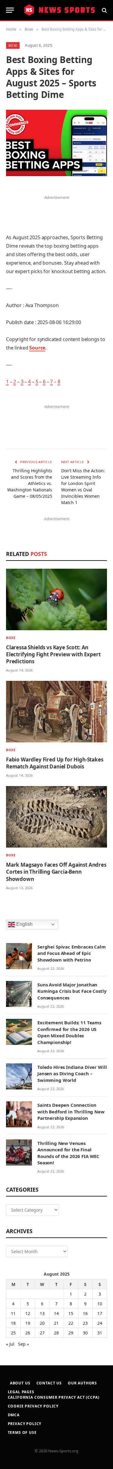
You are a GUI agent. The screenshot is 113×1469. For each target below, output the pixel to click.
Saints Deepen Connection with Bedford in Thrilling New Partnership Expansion (71, 1111)
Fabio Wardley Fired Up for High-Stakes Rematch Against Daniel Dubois (54, 763)
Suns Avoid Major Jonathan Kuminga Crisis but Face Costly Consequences (72, 991)
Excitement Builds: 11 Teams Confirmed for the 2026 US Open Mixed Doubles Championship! (69, 1032)
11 (13, 1313)
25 (13, 1333)
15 (70, 1313)
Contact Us (49, 1383)
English (24, 924)
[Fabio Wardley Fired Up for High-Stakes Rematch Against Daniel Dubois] (56, 711)
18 (13, 1323)
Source (37, 347)
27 (42, 1333)
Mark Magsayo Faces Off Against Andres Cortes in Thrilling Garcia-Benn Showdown (56, 871)
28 (56, 1333)
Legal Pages (21, 1391)
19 (27, 1323)
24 (99, 1323)
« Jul (10, 1344)
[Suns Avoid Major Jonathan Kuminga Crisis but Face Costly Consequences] (19, 994)
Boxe (12, 45)
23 (85, 1323)
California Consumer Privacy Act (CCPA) (53, 1397)
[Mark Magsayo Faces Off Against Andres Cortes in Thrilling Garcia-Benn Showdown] (56, 817)
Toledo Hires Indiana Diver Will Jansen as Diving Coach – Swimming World (72, 1073)
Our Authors (82, 1383)
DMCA (14, 1414)
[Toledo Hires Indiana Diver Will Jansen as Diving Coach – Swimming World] (19, 1076)
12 (27, 1313)
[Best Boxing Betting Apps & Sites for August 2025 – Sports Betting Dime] (56, 143)
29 (70, 1333)
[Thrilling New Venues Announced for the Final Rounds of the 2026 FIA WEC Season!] (19, 1152)
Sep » (23, 1344)
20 (42, 1323)
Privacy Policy (25, 1423)
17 (99, 1313)
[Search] (104, 10)
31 (99, 1333)
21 (56, 1323)
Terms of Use (22, 1432)
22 (70, 1323)
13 (42, 1313)
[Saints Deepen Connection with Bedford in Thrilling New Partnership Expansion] (19, 1114)
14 (56, 1313)
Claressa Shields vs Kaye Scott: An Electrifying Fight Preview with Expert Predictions (53, 654)
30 (85, 1333)
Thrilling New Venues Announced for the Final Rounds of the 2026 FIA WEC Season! (68, 1153)
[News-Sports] (59, 10)
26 (27, 1333)
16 (85, 1313)
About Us (20, 1383)
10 (99, 1304)
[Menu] (10, 10)
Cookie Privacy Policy (33, 1406)
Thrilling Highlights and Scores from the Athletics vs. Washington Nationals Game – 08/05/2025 (29, 483)
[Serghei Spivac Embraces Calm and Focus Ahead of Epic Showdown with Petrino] (19, 956)
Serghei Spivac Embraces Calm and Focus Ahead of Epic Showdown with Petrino (71, 953)
